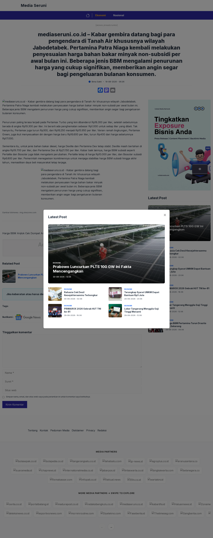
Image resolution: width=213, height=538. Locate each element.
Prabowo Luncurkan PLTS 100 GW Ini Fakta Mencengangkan (92, 268)
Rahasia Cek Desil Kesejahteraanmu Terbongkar (81, 293)
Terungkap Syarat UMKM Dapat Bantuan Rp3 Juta (141, 293)
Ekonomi (57, 263)
